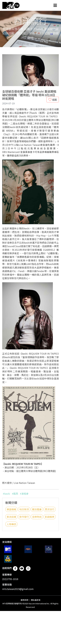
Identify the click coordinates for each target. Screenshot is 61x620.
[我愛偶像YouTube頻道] (48, 549)
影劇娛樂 (49, 516)
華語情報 (11, 509)
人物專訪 (11, 524)
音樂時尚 (37, 516)
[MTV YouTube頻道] (8, 549)
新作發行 (24, 516)
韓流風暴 (37, 509)
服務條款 (24, 600)
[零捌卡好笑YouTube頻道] (8, 559)
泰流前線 (11, 516)
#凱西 (15, 493)
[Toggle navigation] (55, 5)
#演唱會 (24, 493)
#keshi (6, 493)
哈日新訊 (24, 509)
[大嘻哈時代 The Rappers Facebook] (28, 549)
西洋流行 (49, 509)
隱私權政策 (35, 600)
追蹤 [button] (54, 99)
